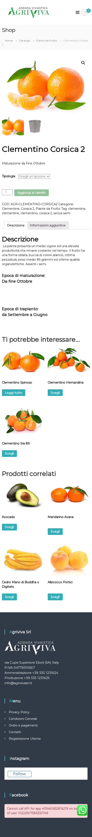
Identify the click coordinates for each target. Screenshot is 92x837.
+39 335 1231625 (37, 678)
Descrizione (16, 225)
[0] (85, 13)
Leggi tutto (13, 393)
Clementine (10, 209)
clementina (76, 209)
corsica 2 (45, 213)
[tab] (16, 225)
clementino (29, 213)
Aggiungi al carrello (31, 193)
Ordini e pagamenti (23, 725)
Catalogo (24, 40)
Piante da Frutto (46, 40)
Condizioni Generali (23, 719)
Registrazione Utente (25, 739)
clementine (10, 213)
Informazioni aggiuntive (47, 225)
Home (9, 40)
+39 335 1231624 (45, 673)
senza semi (61, 213)
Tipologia (8, 176)
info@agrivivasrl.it (18, 683)
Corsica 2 (27, 209)
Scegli (55, 393)
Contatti (15, 732)
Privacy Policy (19, 712)
